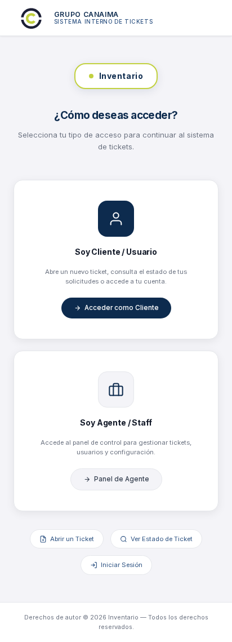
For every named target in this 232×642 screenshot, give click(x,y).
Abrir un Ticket (72, 539)
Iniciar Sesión (121, 565)
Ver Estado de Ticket (162, 539)
